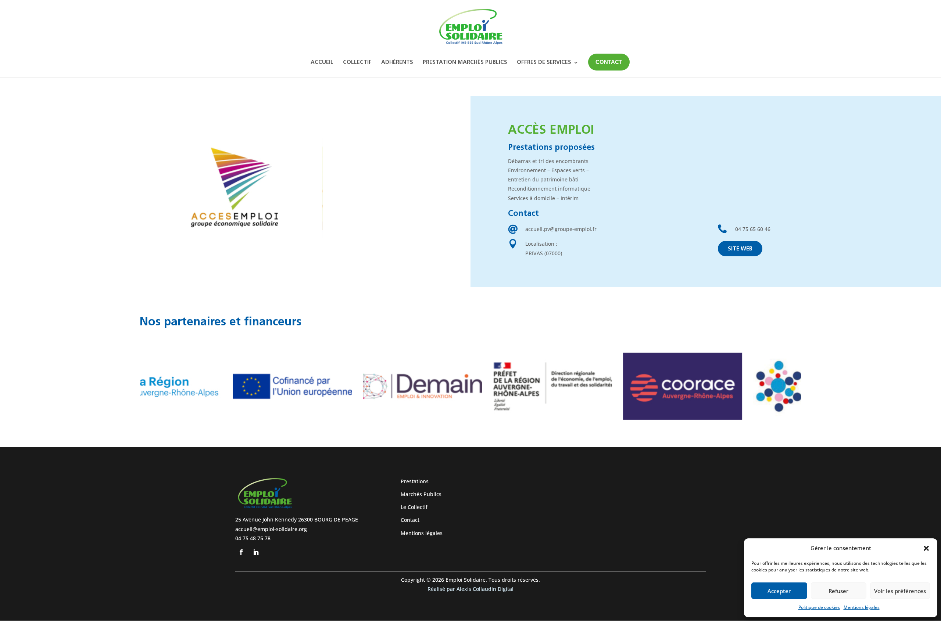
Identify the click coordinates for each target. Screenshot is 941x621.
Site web (740, 249)
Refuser (838, 591)
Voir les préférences (900, 591)
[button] (926, 548)
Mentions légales (862, 607)
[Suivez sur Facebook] (241, 552)
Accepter (779, 591)
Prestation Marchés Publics (465, 62)
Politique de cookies (819, 607)
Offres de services (544, 62)
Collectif (357, 62)
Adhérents (397, 62)
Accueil (322, 62)
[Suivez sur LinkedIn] (256, 552)
